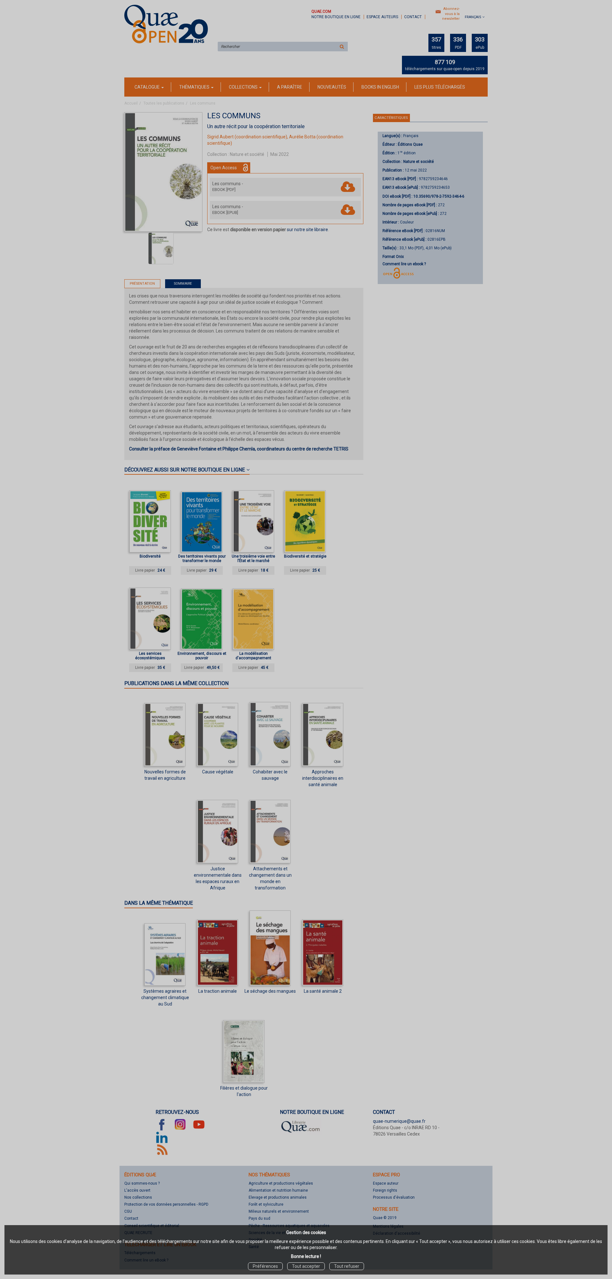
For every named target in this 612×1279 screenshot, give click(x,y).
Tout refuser (346, 1266)
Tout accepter (306, 1266)
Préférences (265, 1266)
